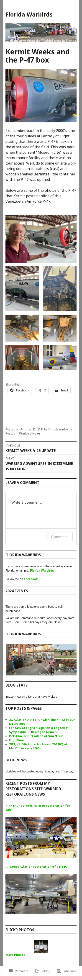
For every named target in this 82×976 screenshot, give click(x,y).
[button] (22, 288)
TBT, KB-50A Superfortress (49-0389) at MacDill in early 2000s (38, 746)
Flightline (16, 740)
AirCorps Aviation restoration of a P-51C (36, 866)
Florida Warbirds (29, 14)
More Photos (15, 955)
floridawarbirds (60, 429)
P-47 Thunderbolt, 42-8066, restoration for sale (37, 808)
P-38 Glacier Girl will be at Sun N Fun (36, 736)
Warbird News (30, 433)
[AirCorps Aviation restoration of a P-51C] (41, 897)
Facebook (31, 579)
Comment (59, 536)
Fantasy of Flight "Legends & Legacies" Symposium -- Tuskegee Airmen (39, 730)
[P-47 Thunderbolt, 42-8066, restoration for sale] (41, 840)
